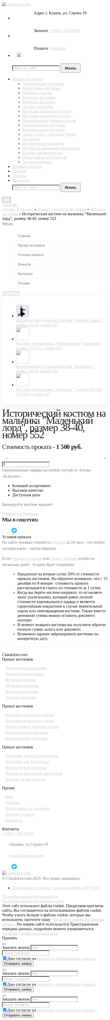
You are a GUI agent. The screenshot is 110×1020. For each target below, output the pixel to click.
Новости (24, 264)
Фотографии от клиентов (45, 157)
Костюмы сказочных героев (47, 111)
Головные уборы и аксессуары (32, 756)
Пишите (41, 48)
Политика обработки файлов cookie (33, 901)
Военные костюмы (39, 102)
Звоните (41, 30)
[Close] (4, 944)
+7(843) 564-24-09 (64, 30)
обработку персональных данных (66, 958)
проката (58, 542)
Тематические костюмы (43, 83)
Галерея (19, 171)
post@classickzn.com (26, 855)
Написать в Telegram (20, 513)
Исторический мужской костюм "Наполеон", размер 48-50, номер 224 (55, 368)
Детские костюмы (38, 106)
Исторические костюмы (43, 143)
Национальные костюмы (44, 125)
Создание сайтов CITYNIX (75, 888)
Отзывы (19, 176)
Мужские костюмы (39, 97)
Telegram (9, 204)
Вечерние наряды (20, 680)
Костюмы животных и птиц (47, 116)
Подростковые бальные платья (49, 120)
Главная (24, 236)
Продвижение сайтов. (31, 888)
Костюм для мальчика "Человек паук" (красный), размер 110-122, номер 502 (59, 345)
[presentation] (6, 458)
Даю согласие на (51, 958)
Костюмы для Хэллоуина (27, 761)
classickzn (57, 48)
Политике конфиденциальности (30, 933)
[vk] (5, 530)
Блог (9, 796)
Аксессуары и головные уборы (50, 134)
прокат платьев (64, 558)
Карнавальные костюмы (44, 129)
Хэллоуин (31, 139)
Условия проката (37, 162)
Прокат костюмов (27, 79)
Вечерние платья (37, 93)
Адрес (39, 13)
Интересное (11, 294)
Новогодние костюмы (42, 88)
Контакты (20, 180)
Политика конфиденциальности (30, 896)
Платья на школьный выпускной (51, 148)
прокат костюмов (27, 558)
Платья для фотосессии (43, 153)
